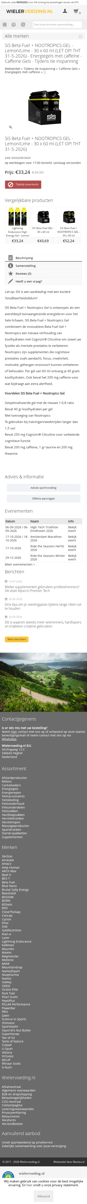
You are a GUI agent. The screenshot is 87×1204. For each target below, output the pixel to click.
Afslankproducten (14, 778)
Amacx (6, 864)
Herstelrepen (11, 822)
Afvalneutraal (11, 1087)
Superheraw (10, 1034)
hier (14, 732)
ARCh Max (9, 871)
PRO (5, 1012)
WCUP (6, 1060)
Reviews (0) (23, 274)
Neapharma (10, 975)
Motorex (8, 960)
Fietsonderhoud (13, 804)
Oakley (6, 982)
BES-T (6, 878)
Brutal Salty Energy (15, 890)
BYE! (5, 908)
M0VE (6, 964)
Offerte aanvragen (43, 498)
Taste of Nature (12, 1041)
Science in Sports (14, 1019)
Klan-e (6, 934)
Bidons (7, 781)
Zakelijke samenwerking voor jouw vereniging (34, 1146)
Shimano (8, 1023)
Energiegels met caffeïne (22, 72)
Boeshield (9, 893)
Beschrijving (24, 258)
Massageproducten (15, 826)
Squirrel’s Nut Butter (16, 1030)
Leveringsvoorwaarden (18, 1109)
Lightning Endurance (16, 941)
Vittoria (7, 1052)
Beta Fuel (8, 882)
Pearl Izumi (10, 997)
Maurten (8, 949)
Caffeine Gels (68, 69)
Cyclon (6, 919)
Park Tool (8, 993)
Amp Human (11, 867)
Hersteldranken (13, 818)
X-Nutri (7, 1067)
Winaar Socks (11, 1063)
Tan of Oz (8, 1038)
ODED (6, 986)
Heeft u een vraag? (29, 281)
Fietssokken (10, 811)
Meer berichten (17, 639)
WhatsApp (9, 739)
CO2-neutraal (11, 1102)
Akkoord (43, 1196)
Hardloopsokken (13, 815)
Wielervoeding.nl (18, 1077)
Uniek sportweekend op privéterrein (27, 1142)
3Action (7, 856)
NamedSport (11, 971)
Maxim (6, 952)
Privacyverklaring (14, 1113)
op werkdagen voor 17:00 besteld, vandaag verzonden (43, 163)
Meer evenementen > (20, 564)
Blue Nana (9, 886)
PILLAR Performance (16, 1004)
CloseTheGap (11, 912)
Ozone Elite (10, 989)
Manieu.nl (78, 1162)
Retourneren (11, 1116)
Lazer (6, 938)
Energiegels (10, 789)
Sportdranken (11, 830)
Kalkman (8, 945)
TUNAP (7, 1045)
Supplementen (12, 837)
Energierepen (11, 793)
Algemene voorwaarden (18, 1090)
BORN (6, 901)
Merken (9, 847)
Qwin (5, 1015)
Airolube (8, 860)
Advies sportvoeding (43, 488)
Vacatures (9, 1120)
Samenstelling (26, 266)
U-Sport (7, 1049)
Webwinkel (12, 69)
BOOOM (8, 897)
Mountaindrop (12, 967)
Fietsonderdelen (13, 807)
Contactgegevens (19, 719)
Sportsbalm (10, 1026)
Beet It (6, 875)
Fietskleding (10, 800)
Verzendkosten (12, 1124)
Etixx (5, 923)
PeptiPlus (8, 1001)
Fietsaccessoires (13, 796)
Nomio (6, 978)
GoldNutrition (11, 930)
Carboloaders (11, 785)
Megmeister (10, 956)
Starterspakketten (14, 833)
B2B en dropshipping (17, 1094)
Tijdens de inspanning (39, 69)
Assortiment (14, 769)
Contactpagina (12, 1105)
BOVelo (7, 904)
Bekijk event (72, 529)
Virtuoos (8, 1056)
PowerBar (8, 1008)
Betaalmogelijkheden (17, 1098)
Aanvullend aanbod (21, 1133)
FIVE (5, 927)
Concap (7, 915)
